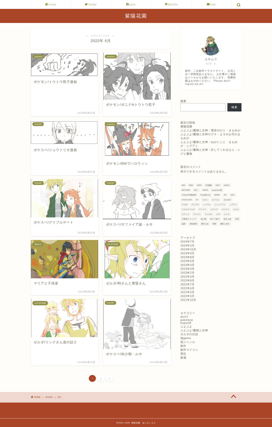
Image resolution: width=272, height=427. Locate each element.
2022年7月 (187, 284)
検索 (183, 101)
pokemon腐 (217, 190)
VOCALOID (187, 200)
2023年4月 (187, 264)
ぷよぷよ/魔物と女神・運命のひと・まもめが (210, 130)
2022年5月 (187, 292)
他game (185, 338)
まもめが (227, 200)
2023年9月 (187, 253)
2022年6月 (187, 288)
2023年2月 (187, 272)
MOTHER (186, 190)
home (52, 4)
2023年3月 (187, 268)
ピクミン (185, 214)
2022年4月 (187, 296)
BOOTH (173, 4)
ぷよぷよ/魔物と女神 (194, 330)
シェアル (206, 205)
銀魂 (183, 357)
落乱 (183, 353)
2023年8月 (187, 257)
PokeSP (186, 323)
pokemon (186, 319)
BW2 (191, 185)
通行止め (205, 224)
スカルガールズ (188, 209)
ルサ (218, 214)
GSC (218, 185)
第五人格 (227, 219)
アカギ (184, 205)
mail (213, 4)
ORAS (205, 190)
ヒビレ (236, 209)
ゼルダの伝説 (189, 334)
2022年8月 (187, 280)
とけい (205, 200)
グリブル (195, 205)
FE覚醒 (209, 185)
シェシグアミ (220, 205)
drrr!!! (184, 316)
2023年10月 (188, 249)
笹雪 (237, 219)
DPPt (199, 185)
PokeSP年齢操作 (189, 195)
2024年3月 (187, 245)
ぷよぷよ (186, 326)
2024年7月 (187, 241)
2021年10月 (188, 299)
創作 (183, 345)
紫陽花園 (136, 16)
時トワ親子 (215, 219)
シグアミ (233, 205)
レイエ (227, 214)
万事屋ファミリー (189, 219)
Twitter (92, 4)
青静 (214, 224)
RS (225, 195)
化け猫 (203, 219)
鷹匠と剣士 (225, 224)
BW (183, 185)
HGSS (226, 185)
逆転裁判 (193, 224)
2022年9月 (187, 276)
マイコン (197, 214)
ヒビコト (225, 209)
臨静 (184, 224)
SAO (233, 195)
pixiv (133, 4)
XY (197, 200)
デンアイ (202, 209)
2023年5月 (187, 261)
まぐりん (215, 200)
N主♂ (196, 190)
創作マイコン (189, 349)
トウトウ (214, 209)
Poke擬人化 (205, 195)
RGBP (217, 195)
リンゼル (208, 214)
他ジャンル (187, 341)
